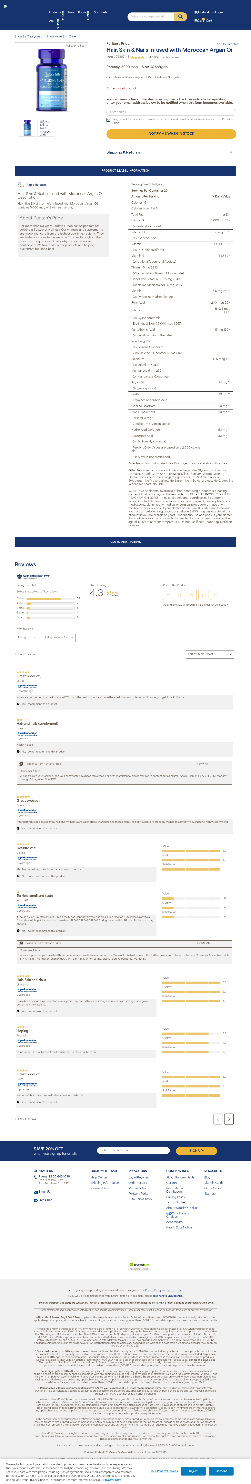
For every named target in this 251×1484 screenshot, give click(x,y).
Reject (193, 1471)
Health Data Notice (179, 1227)
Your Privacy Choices (177, 1215)
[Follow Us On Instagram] (124, 1240)
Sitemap (210, 1193)
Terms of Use (174, 1290)
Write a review (170, 57)
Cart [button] (207, 20)
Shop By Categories (28, 36)
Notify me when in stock (171, 134)
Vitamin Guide (214, 1183)
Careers (171, 1183)
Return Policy (100, 1188)
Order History (137, 1183)
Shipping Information (105, 1183)
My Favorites (137, 1188)
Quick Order (212, 1188)
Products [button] (55, 12)
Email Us (44, 1191)
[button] (109, 1268)
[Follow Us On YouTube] (133, 1240)
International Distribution (174, 1190)
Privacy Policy (175, 1197)
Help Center (99, 1177)
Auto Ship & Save (140, 1199)
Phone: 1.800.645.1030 (54, 1176)
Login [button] (219, 12)
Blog (207, 1177)
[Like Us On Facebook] (115, 1240)
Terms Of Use (175, 1202)
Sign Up (197, 1151)
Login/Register (138, 1177)
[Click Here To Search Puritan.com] (180, 16)
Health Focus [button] (77, 12)
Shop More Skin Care (61, 36)
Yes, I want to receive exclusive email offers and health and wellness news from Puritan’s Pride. (173, 121)
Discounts (100, 12)
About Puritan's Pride (180, 1177)
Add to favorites (227, 44)
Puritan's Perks (138, 1193)
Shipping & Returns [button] (123, 153)
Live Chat (45, 1200)
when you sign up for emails (55, 1151)
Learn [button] (52, 20)
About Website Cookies (182, 1208)
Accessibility (174, 1222)
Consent (221, 1471)
